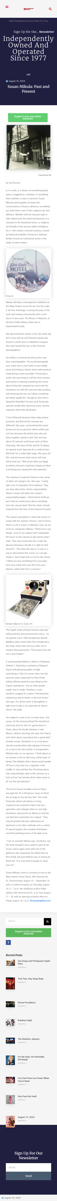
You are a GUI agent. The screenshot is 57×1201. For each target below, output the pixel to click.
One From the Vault (27, 1096)
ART (29, 74)
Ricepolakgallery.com (40, 900)
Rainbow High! (25, 1020)
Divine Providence (27, 1002)
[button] (6, 6)
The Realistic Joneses (28, 1039)
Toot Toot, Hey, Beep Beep (30, 978)
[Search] (47, 921)
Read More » (22, 967)
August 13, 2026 (26, 1117)
